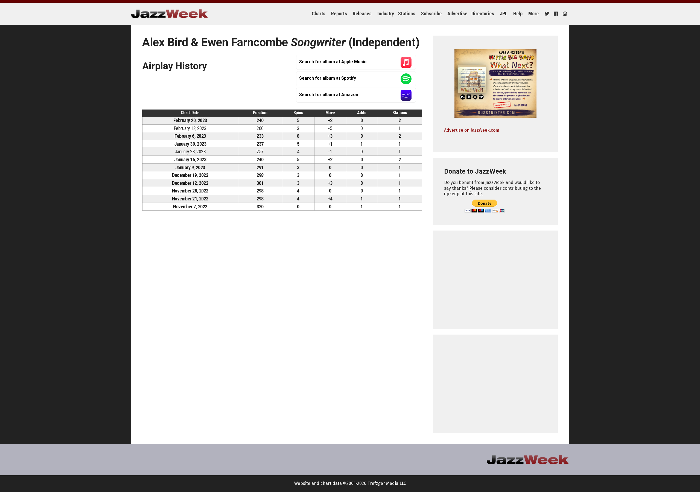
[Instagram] (564, 13)
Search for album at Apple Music (332, 61)
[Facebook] (555, 13)
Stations (406, 13)
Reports (339, 13)
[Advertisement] (495, 279)
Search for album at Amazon (328, 94)
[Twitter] (546, 13)
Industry (385, 13)
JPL (504, 13)
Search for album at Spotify (327, 78)
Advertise (457, 13)
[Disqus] (282, 291)
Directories (482, 13)
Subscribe (431, 13)
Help (518, 13)
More (533, 13)
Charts (318, 13)
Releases (362, 13)
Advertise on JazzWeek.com (471, 130)
